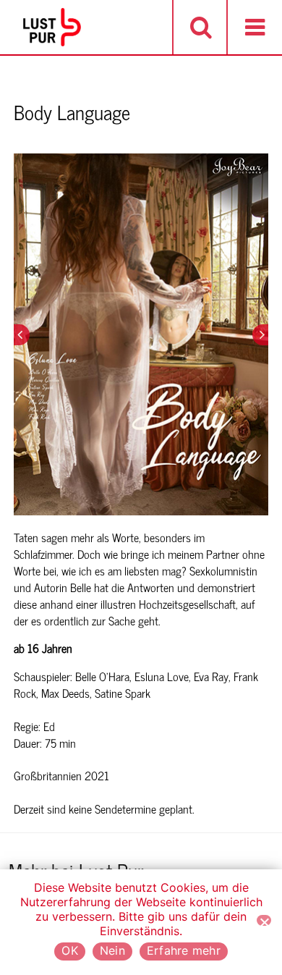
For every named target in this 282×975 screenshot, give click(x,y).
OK (69, 950)
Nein (112, 950)
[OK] (264, 920)
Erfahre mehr (184, 950)
